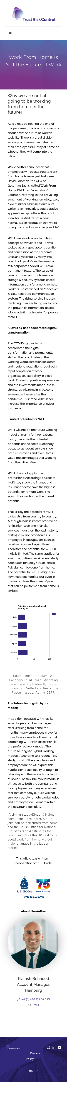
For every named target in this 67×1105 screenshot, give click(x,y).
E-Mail (35, 1005)
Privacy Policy (33, 1056)
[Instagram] (48, 1047)
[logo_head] (33, 9)
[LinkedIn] (54, 1047)
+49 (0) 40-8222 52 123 (35, 999)
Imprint (33, 1070)
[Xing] (59, 1047)
